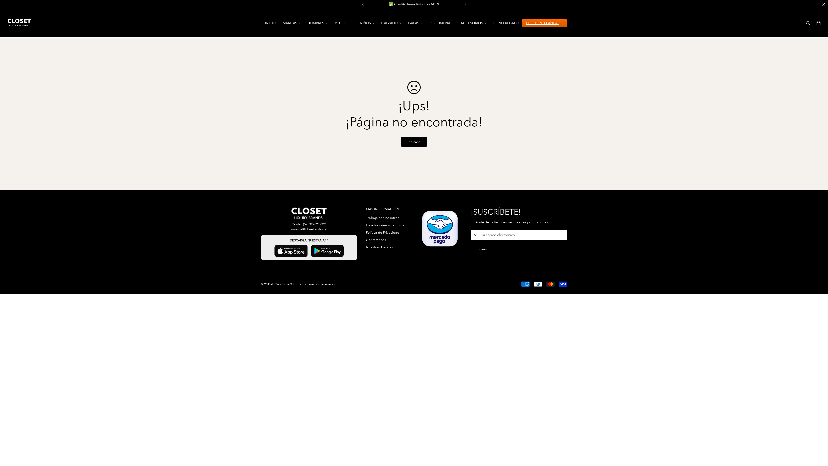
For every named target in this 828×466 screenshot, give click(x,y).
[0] (818, 23)
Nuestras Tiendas (379, 247)
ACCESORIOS (472, 23)
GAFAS (413, 23)
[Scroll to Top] (820, 442)
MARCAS (290, 23)
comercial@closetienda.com (309, 229)
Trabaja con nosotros (382, 218)
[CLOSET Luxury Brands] (18, 23)
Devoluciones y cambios (385, 225)
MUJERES (342, 23)
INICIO (270, 23)
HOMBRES (315, 23)
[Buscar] (808, 23)
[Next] (465, 4)
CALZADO (389, 23)
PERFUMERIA (440, 23)
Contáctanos (376, 240)
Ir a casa (414, 142)
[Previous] (363, 4)
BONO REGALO (506, 23)
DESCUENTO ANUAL (542, 23)
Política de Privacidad (382, 232)
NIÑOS (365, 23)
